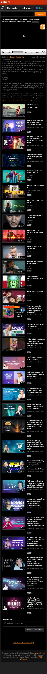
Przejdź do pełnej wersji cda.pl (23, 643)
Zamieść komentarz (34, 630)
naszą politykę (39, 653)
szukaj (40, 14)
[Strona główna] (6, 2)
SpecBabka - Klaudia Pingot (16, 57)
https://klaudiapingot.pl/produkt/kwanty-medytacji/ (18, 100)
